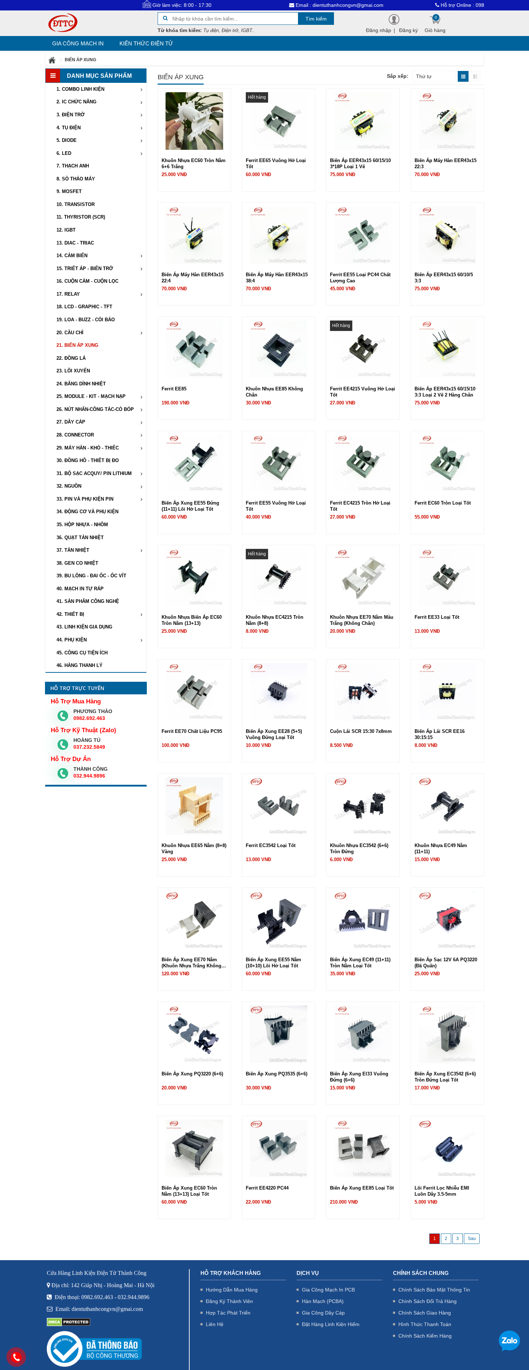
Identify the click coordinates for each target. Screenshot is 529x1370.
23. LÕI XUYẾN (73, 370)
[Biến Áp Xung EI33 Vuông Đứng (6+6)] (363, 1034)
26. (95, 409)
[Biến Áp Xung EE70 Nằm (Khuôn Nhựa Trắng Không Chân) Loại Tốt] (194, 920)
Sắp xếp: (397, 76)
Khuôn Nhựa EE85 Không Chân (274, 392)
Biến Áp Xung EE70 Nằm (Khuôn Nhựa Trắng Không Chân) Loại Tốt (191, 963)
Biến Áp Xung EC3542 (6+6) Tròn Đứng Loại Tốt (445, 1077)
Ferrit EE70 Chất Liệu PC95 (192, 731)
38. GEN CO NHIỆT (77, 563)
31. (94, 473)
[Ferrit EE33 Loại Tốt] (447, 577)
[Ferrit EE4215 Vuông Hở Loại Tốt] (363, 349)
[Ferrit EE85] (194, 349)
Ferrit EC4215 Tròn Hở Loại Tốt (360, 506)
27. (70, 422)
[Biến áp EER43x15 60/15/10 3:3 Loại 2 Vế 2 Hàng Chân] (447, 349)
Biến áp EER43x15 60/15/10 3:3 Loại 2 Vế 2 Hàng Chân (445, 392)
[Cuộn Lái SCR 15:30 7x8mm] (363, 691)
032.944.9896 (89, 776)
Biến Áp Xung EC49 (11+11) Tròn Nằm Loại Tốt (360, 962)
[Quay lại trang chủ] (52, 59)
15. (84, 268)
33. (84, 499)
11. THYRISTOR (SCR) (80, 217)
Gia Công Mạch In (78, 43)
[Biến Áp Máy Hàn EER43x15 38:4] (278, 235)
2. (76, 101)
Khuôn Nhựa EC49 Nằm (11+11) (441, 848)
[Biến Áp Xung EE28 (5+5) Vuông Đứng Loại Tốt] (278, 691)
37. (72, 550)
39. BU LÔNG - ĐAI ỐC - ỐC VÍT (91, 575)
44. (71, 640)
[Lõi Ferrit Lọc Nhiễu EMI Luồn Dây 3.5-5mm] (447, 1148)
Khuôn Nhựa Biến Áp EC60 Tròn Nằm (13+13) (192, 620)
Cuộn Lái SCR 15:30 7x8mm (361, 731)
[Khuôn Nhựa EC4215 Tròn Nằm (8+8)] (278, 577)
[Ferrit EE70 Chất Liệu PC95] (194, 691)
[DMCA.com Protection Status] (68, 1322)
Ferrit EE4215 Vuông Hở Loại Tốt (362, 392)
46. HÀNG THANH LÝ (79, 665)
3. (70, 114)
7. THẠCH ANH (72, 166)
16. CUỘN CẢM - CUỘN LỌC (87, 281)
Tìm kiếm (316, 19)
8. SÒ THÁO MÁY (75, 179)
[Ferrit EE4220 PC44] (278, 1148)
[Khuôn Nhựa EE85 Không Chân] (278, 349)
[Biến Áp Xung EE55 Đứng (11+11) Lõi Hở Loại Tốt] (194, 463)
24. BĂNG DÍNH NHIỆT (81, 383)
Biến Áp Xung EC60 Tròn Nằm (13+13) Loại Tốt (189, 1191)
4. (68, 127)
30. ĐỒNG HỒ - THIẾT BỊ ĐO (87, 460)
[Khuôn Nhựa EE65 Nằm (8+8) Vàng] (194, 806)
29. (87, 448)
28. (75, 435)
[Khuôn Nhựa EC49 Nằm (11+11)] (447, 806)
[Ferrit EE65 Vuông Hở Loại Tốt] (278, 121)
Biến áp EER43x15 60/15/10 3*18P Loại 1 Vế (360, 163)
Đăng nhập (378, 30)
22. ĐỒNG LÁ (71, 358)
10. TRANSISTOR (75, 204)
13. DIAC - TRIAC (75, 243)
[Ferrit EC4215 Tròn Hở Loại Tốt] (363, 463)
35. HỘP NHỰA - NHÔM (82, 524)
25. (91, 396)
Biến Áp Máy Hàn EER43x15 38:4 (277, 277)
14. (71, 255)
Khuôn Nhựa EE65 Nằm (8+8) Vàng (194, 848)
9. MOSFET (69, 191)
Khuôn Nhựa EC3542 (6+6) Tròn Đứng (359, 848)
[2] (472, 1239)
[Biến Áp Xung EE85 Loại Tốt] (363, 1148)
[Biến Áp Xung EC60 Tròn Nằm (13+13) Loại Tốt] (194, 1148)
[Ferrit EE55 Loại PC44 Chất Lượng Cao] (363, 235)
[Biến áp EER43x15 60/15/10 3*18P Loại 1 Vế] (363, 121)
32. (68, 486)
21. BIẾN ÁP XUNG (77, 345)
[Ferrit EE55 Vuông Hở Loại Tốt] (278, 463)
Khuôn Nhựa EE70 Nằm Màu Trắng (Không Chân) (361, 620)
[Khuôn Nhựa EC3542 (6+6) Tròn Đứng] (363, 806)
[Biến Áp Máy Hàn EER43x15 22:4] (194, 235)
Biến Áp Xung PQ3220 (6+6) (192, 1073)
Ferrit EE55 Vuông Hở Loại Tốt (276, 506)
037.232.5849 (89, 747)
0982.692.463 (89, 718)
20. (69, 332)
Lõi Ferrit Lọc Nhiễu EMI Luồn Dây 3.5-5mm (442, 1191)
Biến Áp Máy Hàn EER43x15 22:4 (192, 277)
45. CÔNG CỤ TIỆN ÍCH (82, 652)
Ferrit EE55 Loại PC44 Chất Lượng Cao (360, 277)
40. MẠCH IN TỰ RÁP (80, 588)
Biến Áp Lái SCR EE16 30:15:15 (440, 734)
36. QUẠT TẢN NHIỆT (80, 537)
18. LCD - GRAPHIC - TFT (84, 306)
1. (80, 89)
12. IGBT (66, 230)
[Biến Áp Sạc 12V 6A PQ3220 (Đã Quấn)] (447, 920)
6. (63, 153)
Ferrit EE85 (174, 388)
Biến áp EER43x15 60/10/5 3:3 (444, 277)
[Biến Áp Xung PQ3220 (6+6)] (194, 1034)
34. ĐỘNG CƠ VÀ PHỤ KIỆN (87, 511)
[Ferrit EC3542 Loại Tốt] (278, 806)
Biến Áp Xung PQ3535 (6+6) (276, 1073)
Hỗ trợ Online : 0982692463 (427, 5)
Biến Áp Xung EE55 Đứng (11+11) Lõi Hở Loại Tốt (190, 506)
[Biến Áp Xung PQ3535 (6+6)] (278, 1034)
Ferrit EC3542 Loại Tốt (270, 845)
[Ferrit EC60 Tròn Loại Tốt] (447, 463)
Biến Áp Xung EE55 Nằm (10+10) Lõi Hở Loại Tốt (273, 962)
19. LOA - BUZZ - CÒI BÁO (85, 319)
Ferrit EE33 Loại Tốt (437, 617)
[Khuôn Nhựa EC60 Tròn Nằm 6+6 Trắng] (194, 121)
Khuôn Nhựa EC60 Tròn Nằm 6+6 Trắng (194, 163)
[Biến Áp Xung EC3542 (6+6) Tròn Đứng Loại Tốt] (447, 1034)
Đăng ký (408, 30)
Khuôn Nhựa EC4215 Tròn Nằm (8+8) (274, 620)
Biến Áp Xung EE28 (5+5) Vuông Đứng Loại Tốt (274, 734)
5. (66, 140)
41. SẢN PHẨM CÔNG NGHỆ (87, 601)
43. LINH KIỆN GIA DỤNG (84, 627)
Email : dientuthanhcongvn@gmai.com (294, 5)
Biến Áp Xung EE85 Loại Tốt (362, 1188)
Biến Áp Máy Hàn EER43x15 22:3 (445, 163)
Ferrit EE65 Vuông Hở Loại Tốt (276, 163)
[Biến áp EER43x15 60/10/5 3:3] (447, 235)
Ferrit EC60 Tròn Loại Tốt (443, 503)
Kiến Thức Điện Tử (146, 43)
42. (70, 614)
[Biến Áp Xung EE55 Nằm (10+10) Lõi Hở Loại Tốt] (278, 920)
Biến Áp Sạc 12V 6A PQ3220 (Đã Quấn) (446, 962)
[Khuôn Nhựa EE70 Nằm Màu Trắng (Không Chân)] (363, 577)
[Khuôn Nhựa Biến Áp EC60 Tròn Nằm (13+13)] (194, 577)
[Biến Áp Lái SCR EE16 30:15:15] (447, 691)
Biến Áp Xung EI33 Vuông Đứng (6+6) (359, 1077)
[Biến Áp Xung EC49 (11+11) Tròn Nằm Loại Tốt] (363, 920)
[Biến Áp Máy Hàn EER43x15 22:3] (447, 121)
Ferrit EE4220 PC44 (267, 1188)
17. (68, 294)
